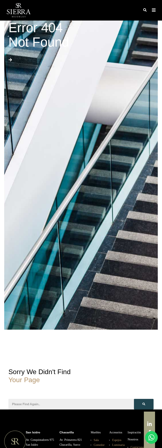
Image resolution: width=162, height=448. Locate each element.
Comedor (100, 444)
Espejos (117, 439)
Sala (96, 439)
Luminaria (119, 444)
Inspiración (135, 432)
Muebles (96, 432)
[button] (144, 10)
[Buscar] (144, 404)
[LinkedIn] (149, 424)
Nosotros (134, 439)
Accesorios (116, 432)
